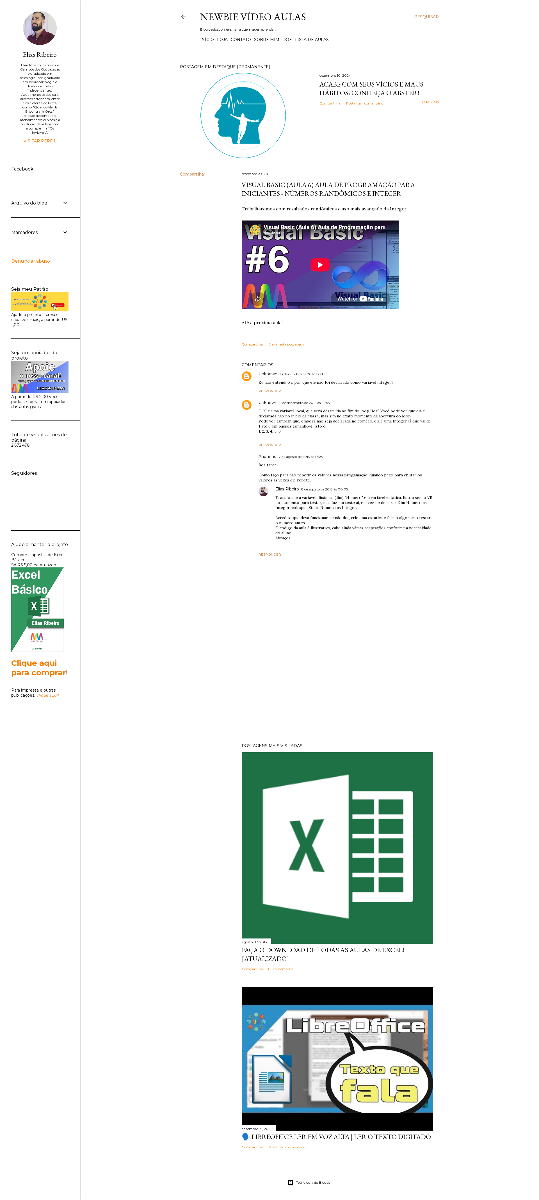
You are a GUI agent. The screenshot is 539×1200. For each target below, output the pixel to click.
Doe (287, 39)
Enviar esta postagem (286, 344)
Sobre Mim (266, 39)
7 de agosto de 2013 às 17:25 (301, 456)
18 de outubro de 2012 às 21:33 (304, 374)
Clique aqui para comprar (38, 667)
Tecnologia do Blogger (314, 1182)
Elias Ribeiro (287, 489)
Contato (241, 39)
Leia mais (430, 102)
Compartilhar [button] (330, 103)
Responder (270, 391)
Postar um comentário (364, 103)
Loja (222, 39)
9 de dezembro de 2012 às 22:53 (305, 403)
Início (207, 39)
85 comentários (280, 969)
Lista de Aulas (312, 39)
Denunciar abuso (30, 261)
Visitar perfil (40, 141)
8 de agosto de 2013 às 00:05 (324, 489)
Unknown (268, 373)
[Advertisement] (337, 690)
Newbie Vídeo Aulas (253, 16)
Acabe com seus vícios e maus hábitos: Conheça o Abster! (371, 88)
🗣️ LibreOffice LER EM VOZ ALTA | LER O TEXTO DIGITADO (336, 1136)
